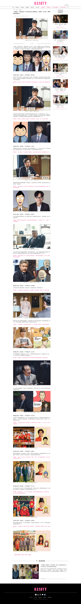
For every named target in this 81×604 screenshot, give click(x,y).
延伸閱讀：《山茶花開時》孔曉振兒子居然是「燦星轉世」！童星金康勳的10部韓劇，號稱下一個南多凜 (31, 527)
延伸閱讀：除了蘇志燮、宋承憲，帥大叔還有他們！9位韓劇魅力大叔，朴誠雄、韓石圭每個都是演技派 (31, 83)
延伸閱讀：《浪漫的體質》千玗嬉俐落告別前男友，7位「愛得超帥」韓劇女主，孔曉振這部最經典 (31, 324)
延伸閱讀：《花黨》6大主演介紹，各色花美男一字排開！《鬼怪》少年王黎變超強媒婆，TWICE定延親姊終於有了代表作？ (31, 458)
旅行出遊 (37, 7)
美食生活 (32, 7)
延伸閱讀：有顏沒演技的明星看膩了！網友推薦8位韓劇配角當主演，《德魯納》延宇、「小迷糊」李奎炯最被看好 (31, 221)
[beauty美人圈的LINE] (43, 594)
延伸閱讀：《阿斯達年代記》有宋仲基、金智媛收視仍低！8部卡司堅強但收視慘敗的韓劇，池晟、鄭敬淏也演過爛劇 (31, 187)
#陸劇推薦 (43, 7)
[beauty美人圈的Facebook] (36, 594)
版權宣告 (44, 597)
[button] (38, 43)
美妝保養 (17, 7)
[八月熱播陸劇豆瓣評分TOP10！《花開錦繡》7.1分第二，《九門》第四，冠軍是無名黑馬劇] (60, 99)
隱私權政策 (49, 597)
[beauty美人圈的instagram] (40, 594)
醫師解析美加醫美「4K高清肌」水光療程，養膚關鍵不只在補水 (60, 56)
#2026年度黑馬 (63, 7)
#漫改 (23, 554)
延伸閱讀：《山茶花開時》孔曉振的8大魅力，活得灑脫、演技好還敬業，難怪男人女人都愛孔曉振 (31, 290)
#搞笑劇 (29, 554)
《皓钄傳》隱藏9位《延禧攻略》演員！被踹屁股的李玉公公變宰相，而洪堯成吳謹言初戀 (53, 565)
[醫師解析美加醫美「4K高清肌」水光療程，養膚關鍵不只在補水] (60, 50)
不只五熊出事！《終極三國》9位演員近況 (60, 74)
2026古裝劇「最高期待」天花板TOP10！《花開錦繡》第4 (60, 89)
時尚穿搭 (22, 7)
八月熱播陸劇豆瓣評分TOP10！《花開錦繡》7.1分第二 (60, 105)
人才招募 (35, 597)
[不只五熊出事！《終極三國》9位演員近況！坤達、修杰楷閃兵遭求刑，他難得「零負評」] (60, 67)
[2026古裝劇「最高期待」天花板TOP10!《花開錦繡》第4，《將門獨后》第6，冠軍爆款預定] (60, 83)
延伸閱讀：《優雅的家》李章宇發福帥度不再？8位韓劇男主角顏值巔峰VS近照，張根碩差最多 (30, 357)
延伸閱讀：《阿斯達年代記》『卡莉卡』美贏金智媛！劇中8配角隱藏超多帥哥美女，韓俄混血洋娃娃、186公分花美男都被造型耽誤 (31, 492)
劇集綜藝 (58, 27)
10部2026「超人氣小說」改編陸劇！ (60, 25)
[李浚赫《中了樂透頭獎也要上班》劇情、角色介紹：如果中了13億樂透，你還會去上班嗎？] (60, 34)
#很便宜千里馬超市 (17, 554)
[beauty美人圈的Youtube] (38, 594)
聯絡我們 (40, 597)
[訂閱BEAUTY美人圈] (45, 594)
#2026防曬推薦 (55, 7)
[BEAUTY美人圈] (40, 3)
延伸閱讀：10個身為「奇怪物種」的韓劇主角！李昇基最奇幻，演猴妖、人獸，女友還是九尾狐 (30, 118)
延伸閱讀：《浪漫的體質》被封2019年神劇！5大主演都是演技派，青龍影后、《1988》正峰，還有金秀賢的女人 (31, 423)
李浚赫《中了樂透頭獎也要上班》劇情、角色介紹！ (60, 41)
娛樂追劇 (27, 7)
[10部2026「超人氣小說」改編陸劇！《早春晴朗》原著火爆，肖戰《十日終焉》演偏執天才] (60, 19)
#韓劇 (26, 554)
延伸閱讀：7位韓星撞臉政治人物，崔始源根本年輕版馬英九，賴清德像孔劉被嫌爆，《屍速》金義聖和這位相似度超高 (31, 256)
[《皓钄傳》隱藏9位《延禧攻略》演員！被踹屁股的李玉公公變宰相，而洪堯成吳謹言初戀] (25, 571)
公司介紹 (31, 597)
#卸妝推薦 (48, 7)
